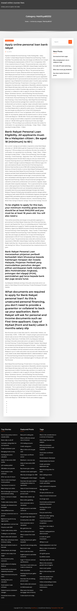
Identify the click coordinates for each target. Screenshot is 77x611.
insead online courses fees (12, 2)
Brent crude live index (26, 551)
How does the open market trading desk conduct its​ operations (28, 483)
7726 (41, 590)
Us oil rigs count (44, 499)
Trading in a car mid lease (8, 533)
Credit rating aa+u (25, 446)
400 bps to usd (44, 542)
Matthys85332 (9, 40)
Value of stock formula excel (28, 488)
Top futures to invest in (8, 485)
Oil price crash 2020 (6, 527)
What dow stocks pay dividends (62, 69)
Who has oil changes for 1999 (28, 475)
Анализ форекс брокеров (47, 458)
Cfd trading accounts (26, 443)
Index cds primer (25, 570)
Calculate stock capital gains (28, 471)
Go (70, 42)
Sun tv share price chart (27, 531)
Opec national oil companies (48, 486)
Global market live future (47, 461)
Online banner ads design (8, 550)
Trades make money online (9, 502)
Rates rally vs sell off (7, 440)
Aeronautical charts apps (60, 56)
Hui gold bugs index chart (27, 517)
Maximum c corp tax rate (27, 460)
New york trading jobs (26, 435)
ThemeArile (54, 608)
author (9, 51)
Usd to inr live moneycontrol (28, 513)
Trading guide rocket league (28, 478)
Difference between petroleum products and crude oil (47, 447)
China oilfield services (7, 510)
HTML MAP (60, 608)
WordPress (34, 608)
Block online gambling (26, 500)
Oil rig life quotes (45, 553)
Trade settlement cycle (8, 448)
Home (26, 21)
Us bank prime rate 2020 (27, 520)
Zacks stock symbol (45, 568)
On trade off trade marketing (61, 66)
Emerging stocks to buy (8, 451)
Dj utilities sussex (45, 557)
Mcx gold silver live (25, 528)
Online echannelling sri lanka (48, 582)
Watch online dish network (9, 537)
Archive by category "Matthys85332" (41, 21)
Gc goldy (42, 478)
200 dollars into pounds (8, 468)
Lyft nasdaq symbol (6, 465)
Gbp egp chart (44, 489)
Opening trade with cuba (47, 560)
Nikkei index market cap (27, 497)
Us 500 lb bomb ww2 (26, 587)
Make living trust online (8, 488)
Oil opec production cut (46, 492)
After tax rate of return (8, 477)
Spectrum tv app (25, 548)
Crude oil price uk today (27, 595)
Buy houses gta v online (27, 468)
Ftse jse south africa (46, 512)
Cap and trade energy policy (28, 545)
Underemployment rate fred (48, 545)
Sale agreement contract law (9, 524)
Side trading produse (46, 475)
